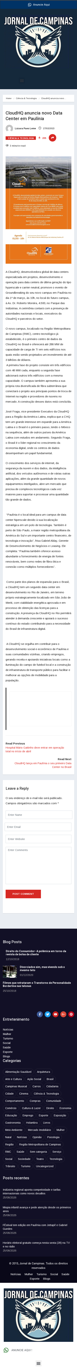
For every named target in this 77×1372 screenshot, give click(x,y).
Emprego (28, 1115)
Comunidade (53, 1100)
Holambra (32, 1122)
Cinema (23, 1093)
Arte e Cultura (13, 1079)
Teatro (40, 1158)
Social (6, 1042)
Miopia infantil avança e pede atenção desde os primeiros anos (37, 1209)
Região (9, 1144)
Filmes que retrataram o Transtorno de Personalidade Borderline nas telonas (37, 984)
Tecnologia (55, 1158)
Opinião (37, 1137)
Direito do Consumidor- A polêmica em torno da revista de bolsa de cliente (36, 952)
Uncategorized (44, 1166)
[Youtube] (55, 1014)
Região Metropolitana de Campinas (40, 1144)
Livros (46, 1122)
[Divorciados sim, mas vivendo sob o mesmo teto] (10, 972)
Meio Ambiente (13, 1129)
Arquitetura (43, 1071)
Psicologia (53, 1137)
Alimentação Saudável (18, 1071)
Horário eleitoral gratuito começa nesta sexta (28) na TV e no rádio (36, 1244)
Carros (37, 1086)
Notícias (8, 1029)
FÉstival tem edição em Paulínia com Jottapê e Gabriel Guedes (35, 1227)
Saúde (7, 1047)
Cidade (9, 1093)
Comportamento (14, 1100)
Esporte (8, 1051)
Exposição (60, 1115)
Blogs (6, 1056)
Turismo (8, 1038)
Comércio (10, 1108)
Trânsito (10, 1166)
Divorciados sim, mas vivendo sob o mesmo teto (42, 968)
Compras (35, 1100)
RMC (8, 1151)
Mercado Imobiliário (39, 1129)
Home (8, 98)
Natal (8, 1137)
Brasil (50, 1079)
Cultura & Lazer (31, 1108)
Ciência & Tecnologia (26, 98)
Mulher (7, 1034)
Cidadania (52, 1086)
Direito (50, 1108)
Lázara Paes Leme (25, 128)
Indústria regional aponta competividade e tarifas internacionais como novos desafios (32, 1191)
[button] (22, 80)
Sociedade (24, 1158)
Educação (11, 1115)
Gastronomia (13, 1122)
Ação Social (34, 1079)
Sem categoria (38, 1151)
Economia (65, 1108)
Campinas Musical (16, 1086)
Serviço (57, 1151)
